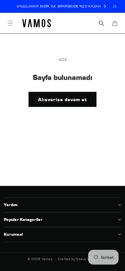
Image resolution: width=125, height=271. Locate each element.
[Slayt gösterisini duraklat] (114, 6)
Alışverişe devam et (62, 99)
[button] (10, 23)
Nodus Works (86, 259)
